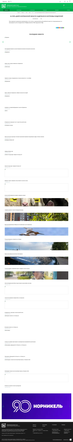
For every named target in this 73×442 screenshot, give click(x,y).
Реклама (57, 10)
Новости (6, 10)
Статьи (68, 10)
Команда (45, 10)
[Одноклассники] (59, 27)
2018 (26, 12)
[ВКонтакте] (57, 27)
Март (30, 12)
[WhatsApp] (63, 27)
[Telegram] (60, 27)
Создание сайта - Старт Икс (67, 439)
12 (32, 12)
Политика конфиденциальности (57, 439)
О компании (32, 10)
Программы (19, 10)
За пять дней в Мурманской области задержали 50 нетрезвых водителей (45, 12)
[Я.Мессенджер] (56, 27)
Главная (18, 12)
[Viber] (62, 27)
